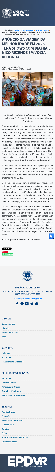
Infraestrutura (8, 425)
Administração (8, 412)
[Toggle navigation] (49, 13)
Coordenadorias (9, 383)
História (5, 328)
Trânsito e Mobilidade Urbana (15, 438)
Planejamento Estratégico (13, 362)
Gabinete (6, 353)
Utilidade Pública (9, 442)
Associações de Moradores (13, 396)
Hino (4, 337)
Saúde (4, 433)
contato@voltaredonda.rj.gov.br (27, 299)
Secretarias (7, 358)
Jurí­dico (5, 429)
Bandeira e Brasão (10, 333)
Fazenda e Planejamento (12, 421)
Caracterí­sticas (8, 324)
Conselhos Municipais (11, 391)
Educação (6, 416)
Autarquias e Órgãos (11, 387)
